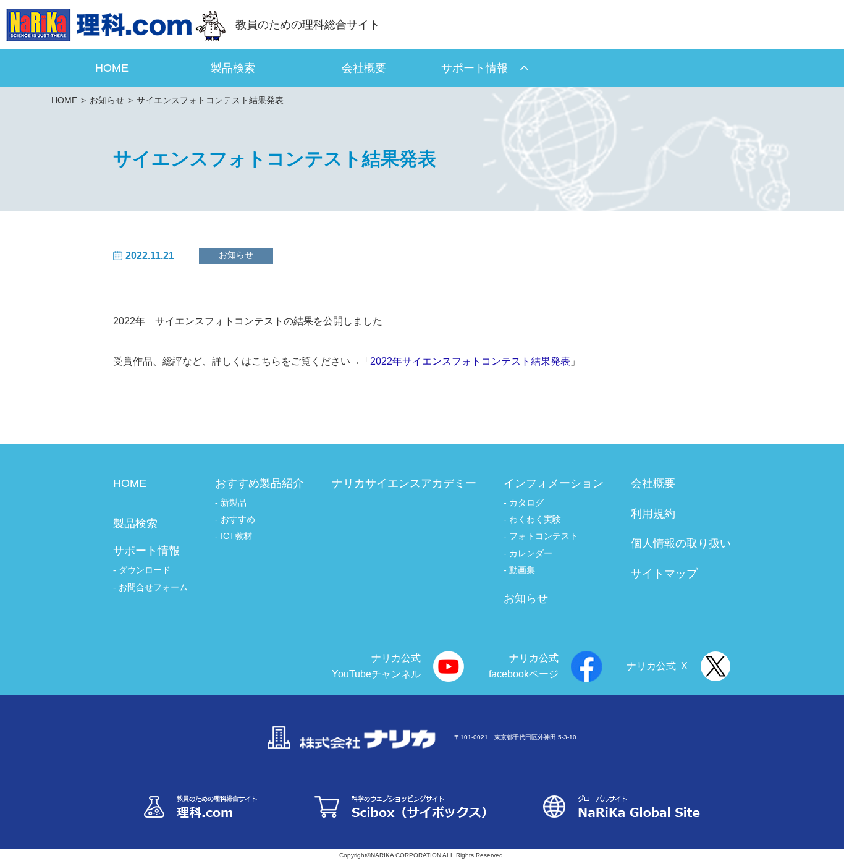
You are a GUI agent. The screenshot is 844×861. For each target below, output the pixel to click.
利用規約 (653, 513)
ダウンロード (145, 570)
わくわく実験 (535, 519)
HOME (64, 100)
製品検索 (135, 523)
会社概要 (653, 483)
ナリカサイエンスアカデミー (404, 483)
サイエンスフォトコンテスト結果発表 (210, 100)
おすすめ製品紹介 (259, 483)
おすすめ (238, 519)
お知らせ (107, 100)
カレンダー (530, 553)
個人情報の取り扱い (681, 543)
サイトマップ (664, 573)
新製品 (234, 502)
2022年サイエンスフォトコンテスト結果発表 (470, 361)
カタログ (526, 502)
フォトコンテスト (543, 536)
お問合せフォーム (153, 587)
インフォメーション (554, 483)
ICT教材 (236, 536)
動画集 (522, 570)
